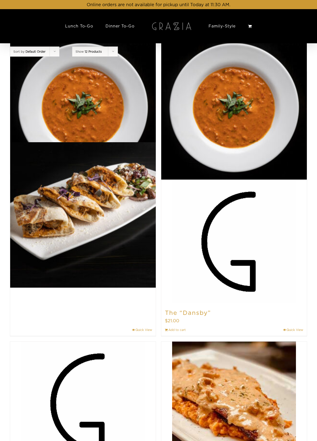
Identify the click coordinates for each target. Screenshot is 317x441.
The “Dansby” (188, 312)
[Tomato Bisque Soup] (83, 107)
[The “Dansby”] (234, 241)
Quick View (143, 330)
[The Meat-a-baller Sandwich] (83, 215)
